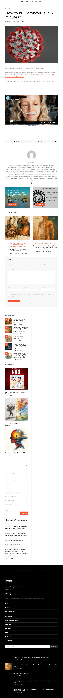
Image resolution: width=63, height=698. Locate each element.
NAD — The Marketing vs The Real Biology (15, 393)
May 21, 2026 (9, 455)
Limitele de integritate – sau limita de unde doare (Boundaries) (16, 556)
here (53, 81)
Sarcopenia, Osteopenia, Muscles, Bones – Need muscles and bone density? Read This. (45, 247)
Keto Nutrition (18, 244)
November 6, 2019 (13, 198)
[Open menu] (2, 2)
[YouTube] (6, 593)
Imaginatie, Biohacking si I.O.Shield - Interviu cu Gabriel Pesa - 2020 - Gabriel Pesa (15, 551)
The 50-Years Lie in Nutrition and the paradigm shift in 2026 (17, 249)
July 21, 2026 (17, 340)
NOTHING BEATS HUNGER (18, 337)
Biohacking (24, 243)
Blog (6, 603)
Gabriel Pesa (20, 22)
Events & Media (10, 611)
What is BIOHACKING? (11, 620)
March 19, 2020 (10, 22)
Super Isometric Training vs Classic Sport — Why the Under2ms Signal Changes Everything (20, 355)
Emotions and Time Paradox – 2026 (15, 453)
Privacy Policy (18, 570)
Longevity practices (17, 540)
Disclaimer (54, 570)
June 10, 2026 (17, 359)
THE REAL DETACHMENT (12, 423)
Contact (8, 570)
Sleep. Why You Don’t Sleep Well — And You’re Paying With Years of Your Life (20, 346)
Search (7, 510)
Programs (8, 628)
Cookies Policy (43, 570)
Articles (8, 8)
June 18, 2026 (17, 350)
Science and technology (18, 246)
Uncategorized (13, 190)
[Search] (60, 2)
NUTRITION (10, 243)
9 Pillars (8, 624)
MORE (7, 632)
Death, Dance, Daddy (11, 473)
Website (43, 287)
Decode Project (10, 477)
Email (27, 287)
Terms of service (31, 570)
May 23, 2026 (9, 425)
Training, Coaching (11, 496)
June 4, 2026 (9, 395)
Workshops (8, 504)
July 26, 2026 (22, 253)
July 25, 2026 (50, 251)
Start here (8, 616)
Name (10, 287)
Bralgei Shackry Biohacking (31, 1)
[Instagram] (10, 593)
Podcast (8, 489)
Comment (11, 269)
